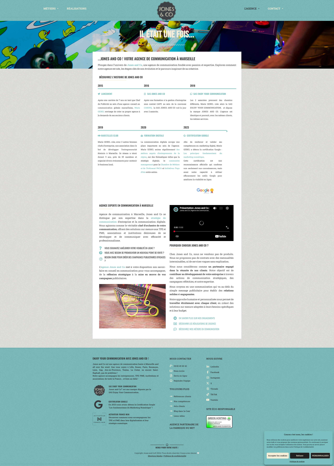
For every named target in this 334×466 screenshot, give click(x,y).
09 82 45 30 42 (180, 366)
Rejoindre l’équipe (182, 380)
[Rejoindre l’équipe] (171, 380)
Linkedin (214, 366)
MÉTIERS (49, 8)
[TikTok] (207, 394)
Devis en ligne (180, 375)
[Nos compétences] (171, 401)
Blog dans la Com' (182, 411)
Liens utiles (179, 416)
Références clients (182, 396)
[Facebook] (207, 372)
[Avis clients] (171, 406)
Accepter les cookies (277, 455)
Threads (214, 388)
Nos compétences (182, 401)
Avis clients (179, 406)
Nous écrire (179, 371)
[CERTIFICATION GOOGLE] (98, 404)
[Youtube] (207, 399)
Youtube (214, 400)
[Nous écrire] (171, 370)
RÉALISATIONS (76, 8)
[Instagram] (207, 377)
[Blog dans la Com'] (171, 411)
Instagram (215, 377)
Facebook (214, 372)
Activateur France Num (119, 414)
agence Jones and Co (113, 267)
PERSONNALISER (320, 455)
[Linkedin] (207, 366)
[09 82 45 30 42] (171, 366)
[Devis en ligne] (171, 375)
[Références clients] (171, 396)
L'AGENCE (250, 8)
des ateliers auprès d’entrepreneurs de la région (160, 153)
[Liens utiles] (171, 415)
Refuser (299, 455)
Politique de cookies (297, 461)
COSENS (148, 107)
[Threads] (207, 388)
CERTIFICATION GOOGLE (118, 401)
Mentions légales (155, 456)
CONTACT (274, 8)
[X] (207, 383)
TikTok (213, 394)
